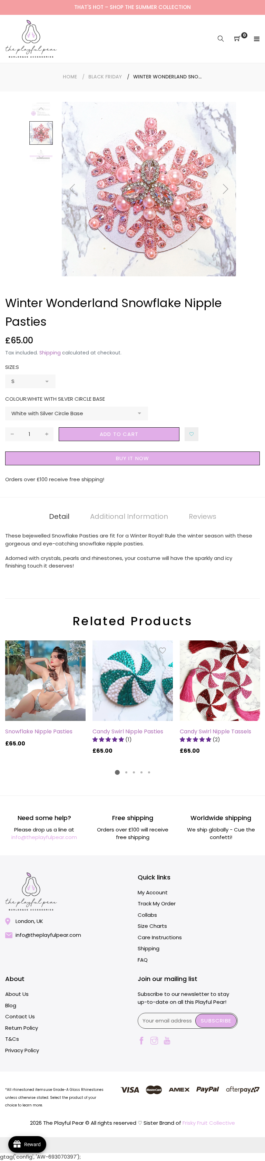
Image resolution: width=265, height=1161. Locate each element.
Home (70, 76)
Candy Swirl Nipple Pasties (127, 731)
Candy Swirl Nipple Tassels (215, 731)
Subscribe (216, 1020)
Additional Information (129, 516)
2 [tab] (126, 772)
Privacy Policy (22, 1050)
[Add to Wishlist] (191, 434)
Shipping (50, 352)
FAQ (143, 959)
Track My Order (157, 903)
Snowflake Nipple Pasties (38, 731)
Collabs (147, 915)
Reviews (202, 516)
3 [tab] (134, 772)
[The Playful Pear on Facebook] (141, 1041)
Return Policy (21, 1027)
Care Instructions (160, 937)
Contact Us (20, 1016)
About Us (17, 994)
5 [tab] (149, 772)
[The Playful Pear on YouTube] (167, 1041)
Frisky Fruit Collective (209, 1122)
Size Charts (152, 926)
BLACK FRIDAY (105, 76)
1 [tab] (117, 772)
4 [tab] (141, 772)
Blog (10, 1005)
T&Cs (12, 1039)
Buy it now (132, 458)
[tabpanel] (45, 694)
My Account (153, 892)
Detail (59, 516)
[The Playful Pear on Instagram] (154, 1041)
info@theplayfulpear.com (44, 837)
